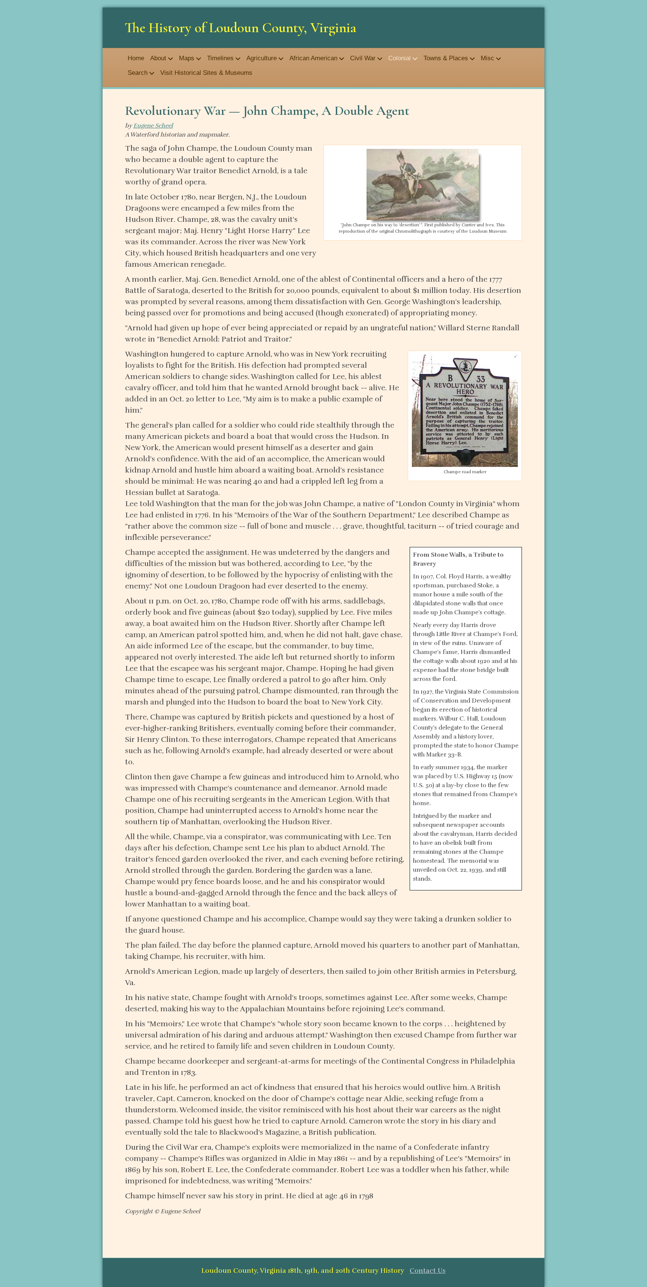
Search (138, 72)
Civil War (363, 58)
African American (313, 58)
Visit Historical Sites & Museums (206, 72)
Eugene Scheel (153, 125)
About (158, 58)
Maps (186, 58)
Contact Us (428, 1270)
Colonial (399, 58)
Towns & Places (445, 58)
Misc (487, 58)
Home (136, 58)
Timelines (220, 58)
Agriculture (261, 58)
